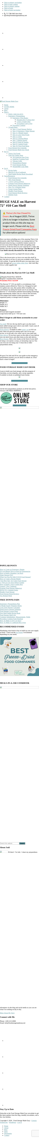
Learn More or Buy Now (19, 381)
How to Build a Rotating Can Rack (11, 573)
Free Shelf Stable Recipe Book (10, 613)
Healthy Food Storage (7, 592)
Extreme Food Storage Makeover (11, 588)
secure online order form (20, 263)
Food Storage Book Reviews (9, 594)
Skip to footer (8, 8)
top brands (19, 632)
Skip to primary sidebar (11, 6)
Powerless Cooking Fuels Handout (11, 619)
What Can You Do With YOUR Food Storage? (15, 577)
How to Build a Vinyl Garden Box (11, 584)
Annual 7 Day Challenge (8, 586)
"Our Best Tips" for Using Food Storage (13, 581)
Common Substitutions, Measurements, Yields (15, 617)
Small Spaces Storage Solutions (10, 609)
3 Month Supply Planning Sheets (11, 606)
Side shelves (4, 335)
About (6, 1128)
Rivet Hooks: (4, 339)
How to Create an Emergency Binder (12, 569)
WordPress (12, 1122)
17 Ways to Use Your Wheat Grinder (12, 583)
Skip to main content (11, 4)
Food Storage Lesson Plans (9, 611)
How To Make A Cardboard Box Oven (13, 622)
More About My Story (7, 1013)
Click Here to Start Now (20, 363)
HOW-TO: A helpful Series (9, 590)
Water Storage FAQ (6, 575)
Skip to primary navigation (13, 2)
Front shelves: (4, 329)
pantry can (25, 329)
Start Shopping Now (19, 405)
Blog (5, 1130)
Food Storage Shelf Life (8, 615)
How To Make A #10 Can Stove (10, 621)
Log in (19, 1122)
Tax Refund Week (6, 596)
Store (6, 1131)
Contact (6, 1135)
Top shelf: (3, 324)
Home (6, 1126)
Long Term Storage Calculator (10, 607)
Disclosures (8, 1133)
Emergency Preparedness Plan (10, 604)
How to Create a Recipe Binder (10, 579)
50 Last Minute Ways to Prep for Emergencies (15, 571)
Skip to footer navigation (12, 10)
